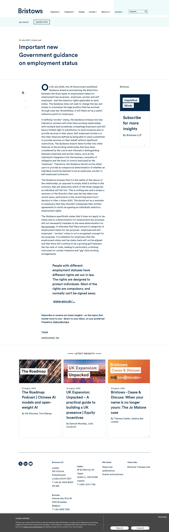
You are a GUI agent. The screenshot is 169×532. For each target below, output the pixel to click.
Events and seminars (112, 474)
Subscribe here (61, 322)
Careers (92, 12)
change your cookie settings (32, 527)
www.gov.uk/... (64, 301)
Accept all (140, 528)
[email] (22, 93)
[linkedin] (22, 106)
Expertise (55, 12)
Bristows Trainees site (138, 467)
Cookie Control (23, 518)
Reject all (119, 528)
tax (57, 338)
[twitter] (22, 99)
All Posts (24, 22)
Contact (118, 12)
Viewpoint (68, 12)
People (81, 12)
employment (48, 338)
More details (162, 517)
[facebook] (22, 113)
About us (105, 12)
